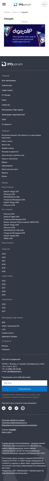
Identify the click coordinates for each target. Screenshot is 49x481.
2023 (4, 254)
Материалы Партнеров (12, 110)
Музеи (4, 176)
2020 (4, 264)
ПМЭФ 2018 (8, 238)
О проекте (6, 124)
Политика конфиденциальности (14, 423)
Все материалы (9, 80)
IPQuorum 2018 (9, 205)
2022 (4, 257)
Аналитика (7, 85)
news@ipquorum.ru (14, 371)
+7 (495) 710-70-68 (13, 369)
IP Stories (6, 95)
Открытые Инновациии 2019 (15, 219)
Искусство (6, 145)
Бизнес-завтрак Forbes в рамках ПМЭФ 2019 (21, 222)
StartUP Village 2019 (11, 191)
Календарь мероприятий (13, 114)
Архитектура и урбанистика (13, 155)
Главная (7, 12)
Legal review (7, 90)
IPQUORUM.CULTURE (12, 197)
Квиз (4, 100)
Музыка (5, 173)
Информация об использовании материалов (19, 425)
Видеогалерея (7, 187)
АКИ (4, 119)
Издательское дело (10, 169)
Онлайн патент (8, 333)
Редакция (6, 349)
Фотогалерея (7, 209)
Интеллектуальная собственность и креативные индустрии (21, 136)
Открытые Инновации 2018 (14, 200)
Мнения (5, 346)
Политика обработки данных (13, 420)
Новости (15, 12)
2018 (3, 271)
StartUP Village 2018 (11, 202)
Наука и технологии (10, 159)
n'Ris (3, 329)
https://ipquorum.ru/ (16, 448)
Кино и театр (7, 141)
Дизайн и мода (8, 148)
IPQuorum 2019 (9, 194)
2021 (3, 261)
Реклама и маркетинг (10, 152)
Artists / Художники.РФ (10, 326)
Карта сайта (7, 432)
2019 (3, 268)
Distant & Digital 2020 (11, 217)
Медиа (4, 162)
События (6, 105)
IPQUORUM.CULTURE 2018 (14, 230)
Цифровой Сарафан (9, 336)
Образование (7, 166)
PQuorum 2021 (9, 214)
